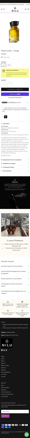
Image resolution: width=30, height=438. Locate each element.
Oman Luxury (6, 57)
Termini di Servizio (6, 392)
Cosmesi (3, 370)
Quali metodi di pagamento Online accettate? (13, 272)
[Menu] (1, 9)
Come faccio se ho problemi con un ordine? (13, 292)
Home (2, 358)
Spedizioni (3, 389)
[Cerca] (4, 9)
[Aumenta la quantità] (11, 83)
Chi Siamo (3, 374)
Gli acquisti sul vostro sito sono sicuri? (11, 285)
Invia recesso (4, 396)
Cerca (2, 385)
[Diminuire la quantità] (2, 83)
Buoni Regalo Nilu (5, 372)
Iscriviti (5, 415)
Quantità (3, 80)
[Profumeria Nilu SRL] (15, 9)
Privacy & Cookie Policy (7, 394)
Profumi (3, 363)
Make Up (3, 367)
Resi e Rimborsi (5, 387)
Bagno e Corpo (5, 365)
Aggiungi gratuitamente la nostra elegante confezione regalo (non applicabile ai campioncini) (15, 109)
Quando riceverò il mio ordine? (12, 266)
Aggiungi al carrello (15, 89)
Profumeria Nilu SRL (8, 431)
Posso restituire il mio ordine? (11, 279)
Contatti (3, 376)
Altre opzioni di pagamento (15, 97)
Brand (2, 361)
